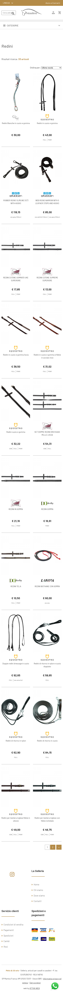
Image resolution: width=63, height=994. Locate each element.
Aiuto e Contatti (53, 3)
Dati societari (35, 983)
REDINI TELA (16, 586)
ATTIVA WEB (35, 988)
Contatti (38, 901)
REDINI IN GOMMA (16, 509)
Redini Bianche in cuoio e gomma (16, 123)
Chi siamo (38, 890)
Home (36, 884)
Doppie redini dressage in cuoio (15, 663)
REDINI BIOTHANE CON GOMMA (47, 586)
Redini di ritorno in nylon (16, 741)
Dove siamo (39, 895)
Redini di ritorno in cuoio (47, 741)
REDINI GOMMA (47, 509)
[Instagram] (12, 875)
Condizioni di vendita (13, 924)
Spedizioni (8, 935)
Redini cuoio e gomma (15, 432)
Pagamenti (9, 930)
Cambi (7, 941)
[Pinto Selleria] (31, 17)
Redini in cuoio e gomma (47, 123)
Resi (6, 946)
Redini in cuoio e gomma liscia (16, 355)
